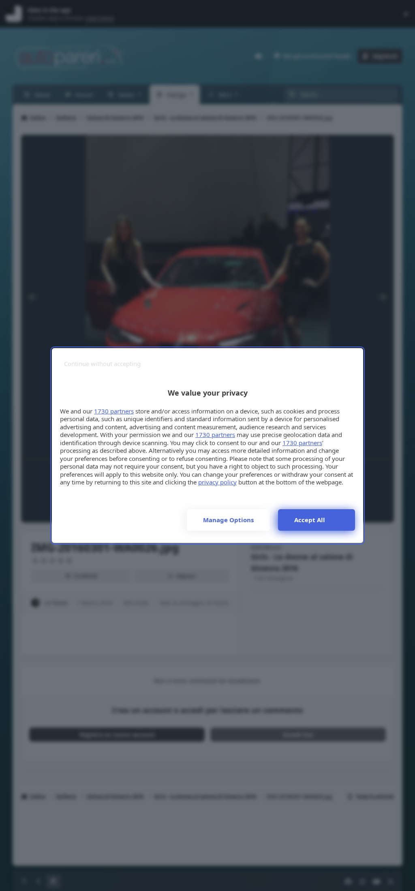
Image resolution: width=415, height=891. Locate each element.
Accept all (309, 520)
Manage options (228, 520)
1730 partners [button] (114, 411)
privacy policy (217, 482)
